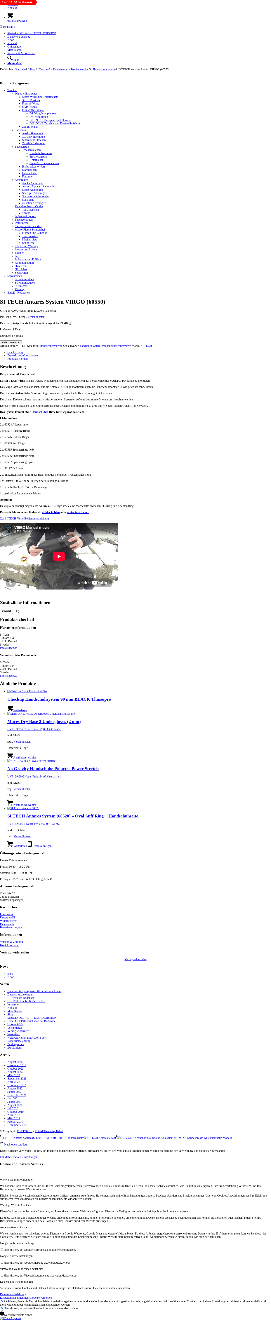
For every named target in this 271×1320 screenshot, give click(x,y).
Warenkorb (13, 1034)
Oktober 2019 (15, 1111)
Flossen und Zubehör (34, 232)
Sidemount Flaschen (34, 140)
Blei (17, 256)
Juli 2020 (12, 1108)
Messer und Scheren (26, 249)
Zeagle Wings (30, 126)
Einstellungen (30, 1157)
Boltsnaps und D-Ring (28, 259)
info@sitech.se (8, 647)
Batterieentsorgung (11, 927)
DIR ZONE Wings (33, 110)
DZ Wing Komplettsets (42, 113)
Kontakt (12, 7)
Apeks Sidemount (32, 133)
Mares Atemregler (32, 189)
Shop (10, 1014)
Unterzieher (36, 159)
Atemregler (21, 179)
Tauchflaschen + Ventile (29, 206)
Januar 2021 (14, 1101)
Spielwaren (21, 272)
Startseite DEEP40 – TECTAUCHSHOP (31, 1017)
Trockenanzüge (38, 156)
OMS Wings (29, 106)
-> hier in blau (51, 512)
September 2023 (16, 1078)
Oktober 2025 (15, 1068)
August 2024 (14, 1071)
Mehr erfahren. (13, 1157)
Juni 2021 (13, 1098)
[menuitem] (139, 8)
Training (20, 289)
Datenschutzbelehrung (20, 994)
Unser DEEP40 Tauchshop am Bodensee (31, 1021)
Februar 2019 (15, 1121)
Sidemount (21, 130)
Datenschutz (7, 924)
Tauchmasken (30, 236)
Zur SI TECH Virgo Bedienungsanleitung (24, 518)
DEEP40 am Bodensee (20, 997)
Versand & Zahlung (11, 941)
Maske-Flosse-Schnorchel (30, 229)
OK (2, 1157)
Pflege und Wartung (26, 246)
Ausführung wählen (25, 757)
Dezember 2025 (16, 1065)
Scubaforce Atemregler (35, 196)
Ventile (26, 213)
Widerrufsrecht (8, 920)
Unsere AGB (7, 917)
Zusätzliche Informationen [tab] (22, 355)
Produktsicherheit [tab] (17, 358)
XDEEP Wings (31, 100)
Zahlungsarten (15, 1044)
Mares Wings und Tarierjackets (40, 96)
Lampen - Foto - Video (28, 226)
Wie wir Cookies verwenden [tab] (16, 1179)
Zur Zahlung (14, 1047)
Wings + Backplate (26, 93)
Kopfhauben (29, 169)
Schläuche (28, 199)
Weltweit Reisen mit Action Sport (26, 1037)
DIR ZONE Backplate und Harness (50, 120)
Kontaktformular (9, 945)
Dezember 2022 (16, 1085)
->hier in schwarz (78, 512)
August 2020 (14, 1105)
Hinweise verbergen (40, 1297)
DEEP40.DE (24, 1131)
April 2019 (13, 1115)
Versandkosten (36, 316)
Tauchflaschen (30, 209)
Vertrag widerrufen (136, 959)
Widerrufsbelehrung (18, 1040)
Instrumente (21, 222)
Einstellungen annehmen (14, 1297)
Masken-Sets (29, 239)
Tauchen (12, 90)
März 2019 (13, 1118)
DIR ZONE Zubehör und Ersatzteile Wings (54, 123)
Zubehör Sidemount (33, 143)
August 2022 (14, 1088)
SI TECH (146, 345)
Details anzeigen (42, 846)
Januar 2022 (14, 1091)
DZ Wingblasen (38, 116)
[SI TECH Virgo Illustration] (17, 76)
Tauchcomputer (24, 219)
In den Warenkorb (10, 342)
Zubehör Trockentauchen (44, 163)
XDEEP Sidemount (33, 136)
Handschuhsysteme (40, 153)
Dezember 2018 (16, 1125)
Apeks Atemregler (32, 183)
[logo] (9, 27)
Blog (10, 973)
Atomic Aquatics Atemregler (38, 186)
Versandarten (14, 1027)
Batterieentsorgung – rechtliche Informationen (34, 991)
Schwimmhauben (25, 282)
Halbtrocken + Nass (33, 166)
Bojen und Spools (25, 216)
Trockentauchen (31, 149)
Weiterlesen (20, 710)
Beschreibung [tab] (15, 352)
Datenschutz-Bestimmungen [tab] (16, 1281)
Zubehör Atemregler (34, 203)
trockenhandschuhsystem (116, 345)
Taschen (19, 252)
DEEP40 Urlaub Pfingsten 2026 (26, 1001)
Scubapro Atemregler (34, 193)
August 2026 (14, 1061)
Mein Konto (14, 1011)
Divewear (20, 266)
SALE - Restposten (18, 292)
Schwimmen (14, 276)
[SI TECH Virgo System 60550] (19, 72)
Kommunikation (24, 262)
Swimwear (21, 285)
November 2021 (16, 1095)
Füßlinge (27, 176)
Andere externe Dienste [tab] (13, 1227)
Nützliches (21, 269)
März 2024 (13, 1075)
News (10, 977)
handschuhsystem (90, 345)
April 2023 (13, 1081)
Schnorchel (28, 242)
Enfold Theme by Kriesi (49, 1131)
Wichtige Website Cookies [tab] (15, 1205)
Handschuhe (29, 173)
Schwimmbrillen (24, 279)
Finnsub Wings (31, 103)
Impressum (6, 914)
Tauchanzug (22, 146)
